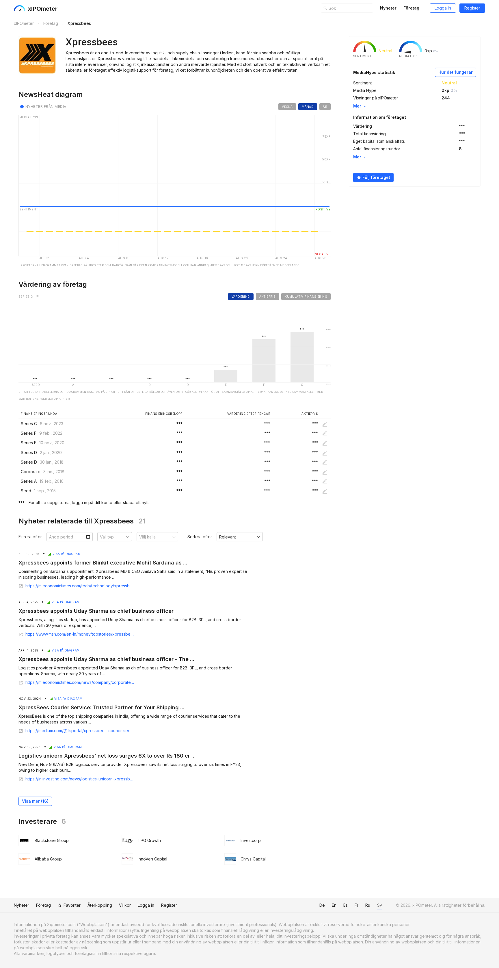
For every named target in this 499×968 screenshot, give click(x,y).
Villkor (125, 905)
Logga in (443, 7)
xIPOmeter (42, 8)
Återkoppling (99, 905)
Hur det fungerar (455, 72)
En (334, 905)
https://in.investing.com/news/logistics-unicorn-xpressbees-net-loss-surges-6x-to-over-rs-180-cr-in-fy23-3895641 (79, 779)
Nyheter (388, 7)
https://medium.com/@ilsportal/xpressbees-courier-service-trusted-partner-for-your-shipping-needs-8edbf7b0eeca (79, 730)
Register (472, 7)
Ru (367, 905)
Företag (411, 7)
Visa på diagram (67, 554)
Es (345, 905)
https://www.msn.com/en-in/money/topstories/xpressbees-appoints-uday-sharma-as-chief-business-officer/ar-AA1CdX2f (79, 634)
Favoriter (72, 905)
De (322, 905)
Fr (356, 905)
